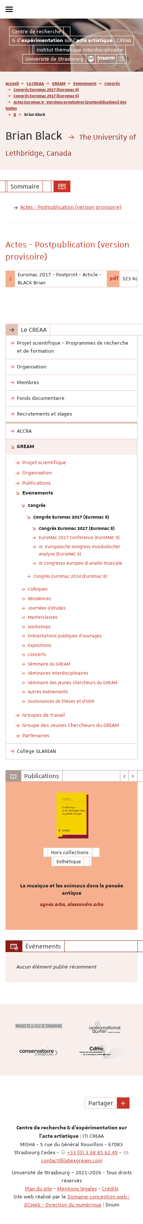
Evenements (84, 83)
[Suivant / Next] (133, 776)
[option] (72, 856)
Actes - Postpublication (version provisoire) (70, 207)
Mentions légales (77, 1188)
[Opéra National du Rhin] (105, 1027)
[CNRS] (91, 59)
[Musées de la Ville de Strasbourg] (39, 1027)
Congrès (112, 83)
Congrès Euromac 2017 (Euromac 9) (46, 89)
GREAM (58, 83)
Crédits (110, 1188)
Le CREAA (35, 83)
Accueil (12, 83)
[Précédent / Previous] (124, 776)
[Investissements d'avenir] (121, 59)
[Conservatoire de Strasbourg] (39, 1052)
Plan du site (38, 1188)
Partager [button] (100, 1103)
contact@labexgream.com (71, 1160)
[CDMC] (105, 1052)
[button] (123, 1103)
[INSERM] (106, 59)
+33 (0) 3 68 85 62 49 (92, 1152)
